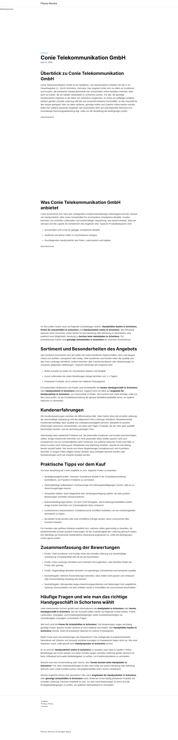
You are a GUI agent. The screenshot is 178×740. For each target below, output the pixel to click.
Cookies (44, 701)
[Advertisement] (89, 29)
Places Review (49, 3)
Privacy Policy (47, 704)
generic (44, 53)
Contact (44, 706)
